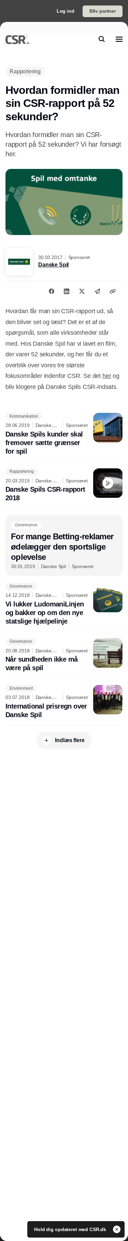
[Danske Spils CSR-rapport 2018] (64, 485)
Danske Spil (53, 265)
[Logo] (17, 39)
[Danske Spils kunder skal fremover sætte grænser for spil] (64, 434)
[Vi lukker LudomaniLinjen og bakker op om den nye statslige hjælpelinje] (64, 604)
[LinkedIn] (66, 291)
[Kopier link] (113, 291)
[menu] (119, 39)
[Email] (97, 291)
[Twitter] (81, 291)
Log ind (65, 11)
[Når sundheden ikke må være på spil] (64, 655)
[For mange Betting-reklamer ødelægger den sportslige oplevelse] (64, 545)
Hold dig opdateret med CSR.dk (71, 1229)
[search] (102, 39)
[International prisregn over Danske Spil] (64, 702)
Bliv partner (102, 11)
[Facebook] (51, 291)
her (106, 375)
